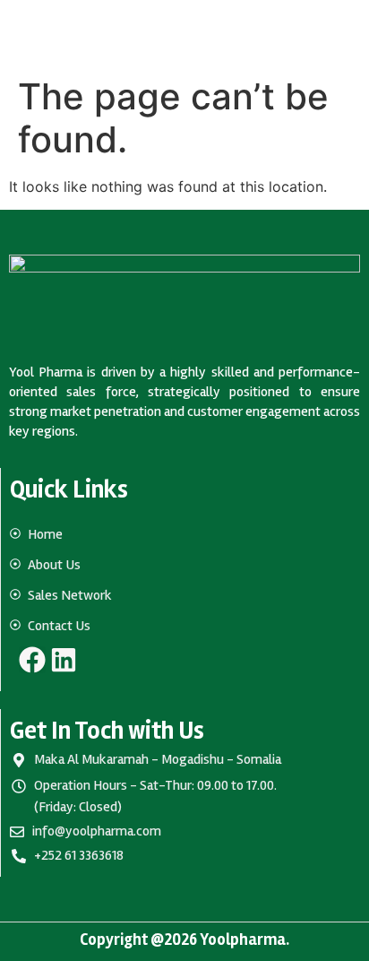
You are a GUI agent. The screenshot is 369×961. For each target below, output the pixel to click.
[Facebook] (32, 659)
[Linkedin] (63, 659)
